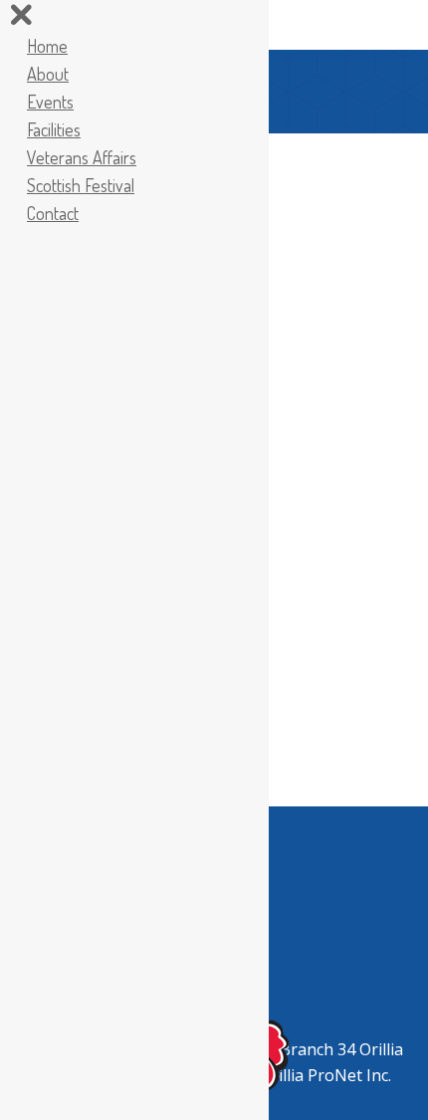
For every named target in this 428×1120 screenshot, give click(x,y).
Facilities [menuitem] (54, 129)
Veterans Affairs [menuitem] (81, 157)
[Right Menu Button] (21, 18)
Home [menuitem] (47, 46)
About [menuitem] (48, 74)
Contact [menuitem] (53, 213)
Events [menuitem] (50, 101)
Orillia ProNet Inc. (325, 1075)
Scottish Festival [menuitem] (80, 185)
